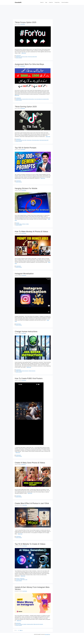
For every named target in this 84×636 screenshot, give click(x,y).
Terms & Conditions (64, 2)
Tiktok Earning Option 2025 (26, 107)
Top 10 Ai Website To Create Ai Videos (30, 544)
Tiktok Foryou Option (24, 56)
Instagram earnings (30, 624)
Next (21, 630)
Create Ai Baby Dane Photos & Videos (30, 463)
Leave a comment (19, 57)
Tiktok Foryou (18, 56)
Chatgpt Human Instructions (26, 331)
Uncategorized (18, 55)
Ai (16, 579)
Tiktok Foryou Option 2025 (25, 22)
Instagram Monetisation (24, 274)
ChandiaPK (18, 2)
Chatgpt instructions (32, 370)
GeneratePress (47, 634)
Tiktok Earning (29, 140)
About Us (42, 2)
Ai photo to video (20, 579)
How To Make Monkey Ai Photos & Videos (31, 231)
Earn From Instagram (19, 624)
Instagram (24, 624)
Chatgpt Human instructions (23, 370)
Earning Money (18, 623)
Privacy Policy (57, 2)
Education (17, 222)
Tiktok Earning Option (35, 140)
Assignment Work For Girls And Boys (29, 64)
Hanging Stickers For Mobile (26, 188)
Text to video (25, 579)
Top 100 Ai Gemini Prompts (25, 148)
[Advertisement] (32, 12)
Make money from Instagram (38, 624)
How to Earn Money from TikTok (21, 140)
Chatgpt (17, 370)
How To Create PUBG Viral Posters (28, 378)
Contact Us (51, 2)
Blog (46, 2)
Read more (24, 53)
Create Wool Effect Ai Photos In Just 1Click (32, 503)
